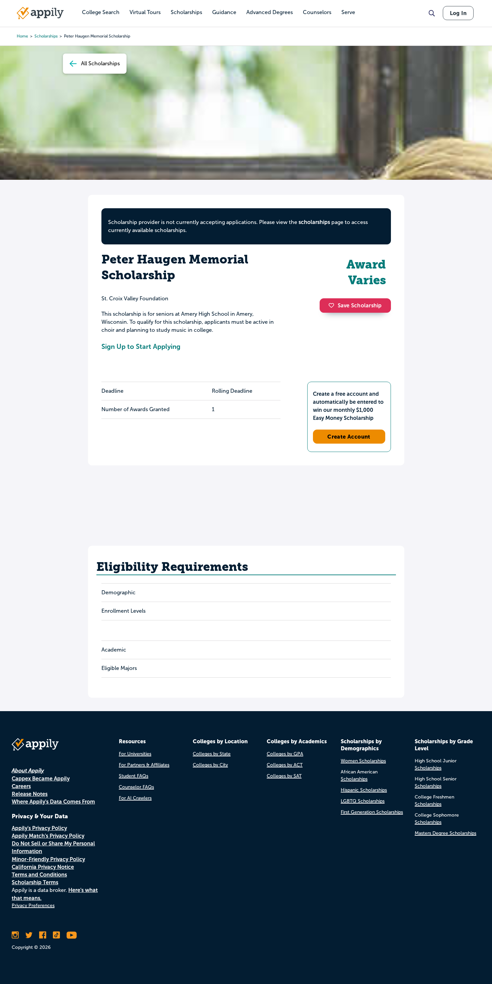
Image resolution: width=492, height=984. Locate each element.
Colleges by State (212, 753)
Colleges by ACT (285, 764)
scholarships (46, 36)
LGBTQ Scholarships (363, 801)
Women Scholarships (363, 760)
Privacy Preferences (33, 905)
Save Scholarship (360, 305)
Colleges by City (210, 764)
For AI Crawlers (135, 798)
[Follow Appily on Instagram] (15, 935)
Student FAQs (133, 775)
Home (22, 36)
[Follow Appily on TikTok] (56, 935)
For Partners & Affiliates (144, 764)
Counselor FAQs (136, 786)
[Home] (40, 13)
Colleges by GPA (285, 753)
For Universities (135, 753)
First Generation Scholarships (372, 812)
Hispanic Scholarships (364, 789)
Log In (458, 13)
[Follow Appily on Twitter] (28, 935)
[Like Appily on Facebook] (42, 935)
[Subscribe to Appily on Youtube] (72, 935)
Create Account (349, 437)
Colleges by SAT (284, 775)
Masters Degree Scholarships (445, 833)
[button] (333, 305)
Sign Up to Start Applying (140, 346)
